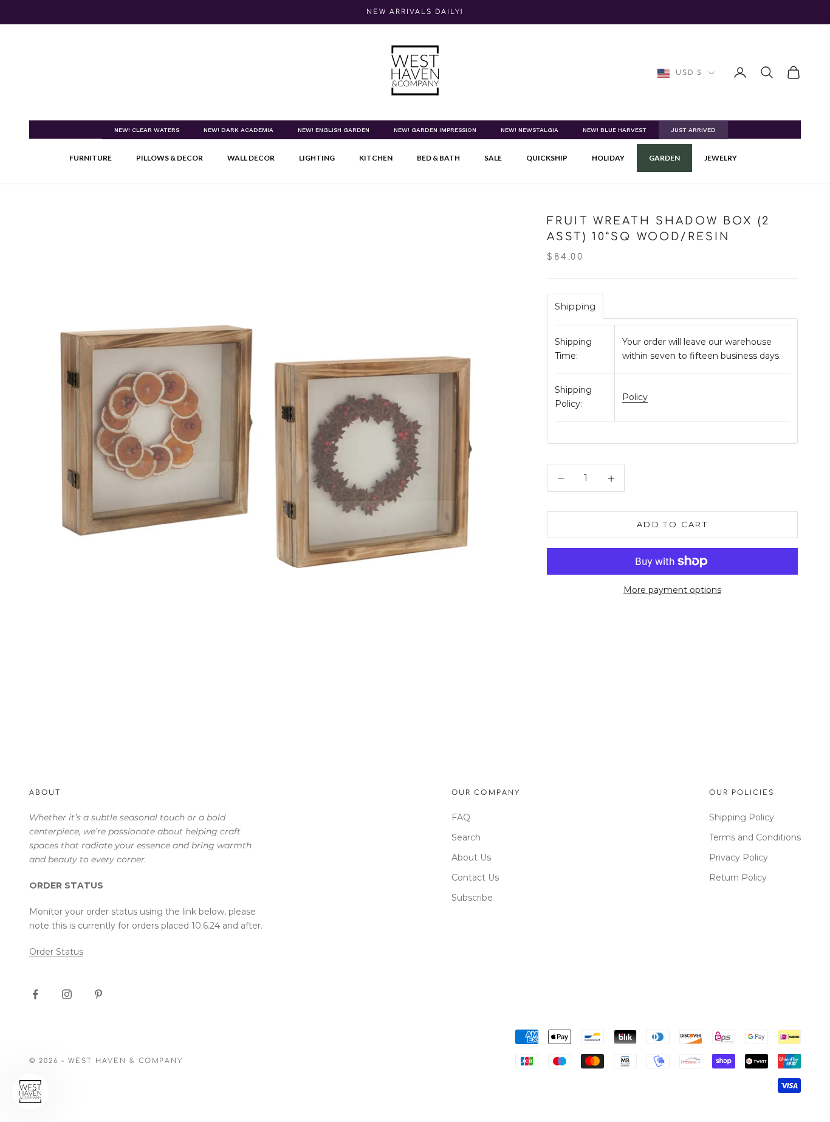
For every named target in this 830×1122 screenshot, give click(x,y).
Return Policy (738, 877)
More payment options (672, 589)
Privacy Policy (738, 857)
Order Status (56, 951)
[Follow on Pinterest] (98, 994)
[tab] (575, 306)
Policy (635, 397)
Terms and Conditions (755, 837)
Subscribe (472, 897)
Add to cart (672, 524)
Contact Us (475, 877)
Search (466, 837)
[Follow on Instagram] (67, 994)
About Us (471, 857)
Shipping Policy (741, 817)
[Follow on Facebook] (35, 994)
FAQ (460, 817)
